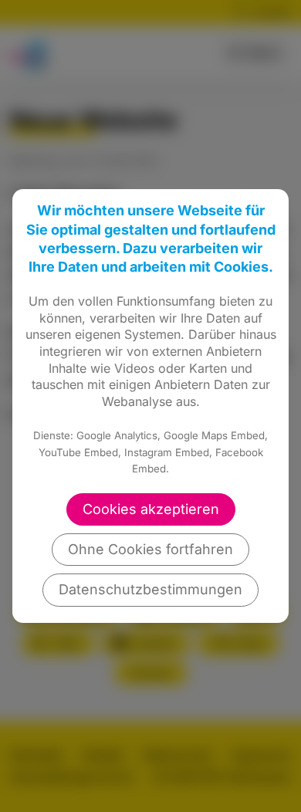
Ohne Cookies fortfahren (150, 549)
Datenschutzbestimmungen (150, 589)
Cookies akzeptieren (151, 509)
